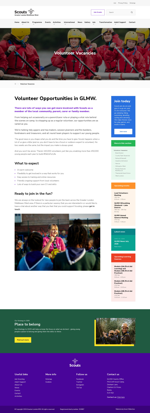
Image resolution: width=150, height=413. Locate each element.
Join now (123, 131)
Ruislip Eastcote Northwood (120, 169)
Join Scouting (19, 379)
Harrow (117, 163)
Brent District (119, 153)
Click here (121, 397)
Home (17, 22)
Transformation (105, 22)
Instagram (80, 385)
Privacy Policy (122, 3)
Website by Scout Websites (125, 409)
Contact (132, 22)
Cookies (48, 382)
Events (48, 22)
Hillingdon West (120, 166)
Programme (37, 22)
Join (115, 3)
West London (119, 176)
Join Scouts (98, 12)
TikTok (79, 387)
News (80, 22)
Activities (57, 22)
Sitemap (132, 3)
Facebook (80, 379)
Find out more (23, 340)
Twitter (79, 382)
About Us (25, 22)
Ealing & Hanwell (120, 158)
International (69, 22)
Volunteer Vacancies (120, 150)
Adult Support (120, 22)
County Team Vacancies (122, 156)
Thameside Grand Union (122, 173)
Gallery (87, 22)
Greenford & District (121, 161)
